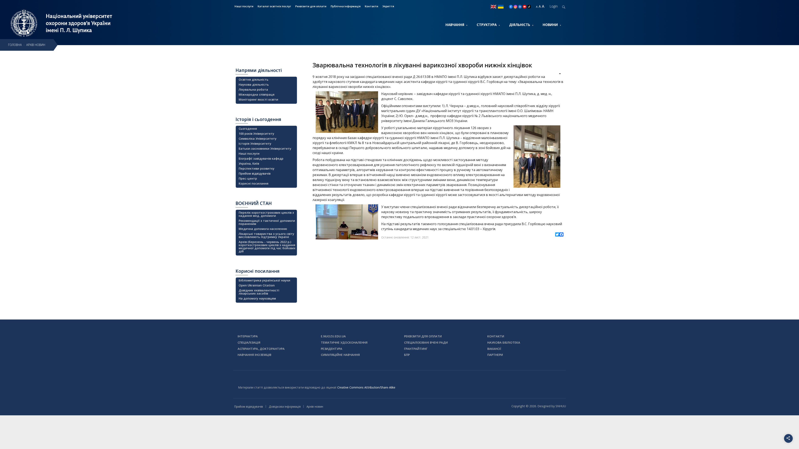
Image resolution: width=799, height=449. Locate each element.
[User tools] (557, 74)
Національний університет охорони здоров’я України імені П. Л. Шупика (79, 23)
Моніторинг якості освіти (258, 99)
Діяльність (519, 24)
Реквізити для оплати (310, 6)
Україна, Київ (249, 163)
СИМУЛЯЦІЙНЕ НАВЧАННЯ (340, 355)
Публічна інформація (346, 6)
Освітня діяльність (253, 79)
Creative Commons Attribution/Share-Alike (366, 387)
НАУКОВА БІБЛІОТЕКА (503, 342)
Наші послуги (243, 6)
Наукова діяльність (254, 84)
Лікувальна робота (253, 89)
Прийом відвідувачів (254, 173)
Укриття (388, 6)
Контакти (371, 6)
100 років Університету (256, 133)
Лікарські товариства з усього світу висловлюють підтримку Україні (266, 235)
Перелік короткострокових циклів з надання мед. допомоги (266, 214)
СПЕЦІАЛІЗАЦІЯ (249, 342)
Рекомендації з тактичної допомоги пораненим (267, 222)
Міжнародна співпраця (256, 94)
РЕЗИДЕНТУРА (331, 349)
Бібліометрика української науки (264, 280)
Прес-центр (248, 178)
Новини (550, 24)
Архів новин (314, 406)
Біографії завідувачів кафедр (261, 158)
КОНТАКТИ (495, 336)
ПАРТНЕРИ (495, 355)
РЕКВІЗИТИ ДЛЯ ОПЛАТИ (423, 336)
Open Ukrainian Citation (257, 285)
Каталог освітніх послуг (274, 6)
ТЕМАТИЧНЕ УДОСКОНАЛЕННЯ (344, 342)
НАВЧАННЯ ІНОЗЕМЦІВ (254, 355)
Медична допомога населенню (263, 229)
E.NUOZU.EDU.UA (333, 336)
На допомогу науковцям (257, 298)
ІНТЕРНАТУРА (248, 336)
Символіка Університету (258, 138)
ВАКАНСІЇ (494, 349)
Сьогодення (248, 128)
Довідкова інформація (285, 406)
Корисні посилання (253, 183)
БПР (407, 355)
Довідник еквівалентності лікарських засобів (259, 292)
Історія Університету (255, 143)
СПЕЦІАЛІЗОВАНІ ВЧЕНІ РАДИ (426, 342)
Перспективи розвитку (256, 168)
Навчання (454, 24)
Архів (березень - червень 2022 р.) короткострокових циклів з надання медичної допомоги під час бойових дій (267, 246)
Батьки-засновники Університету (265, 148)
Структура (487, 24)
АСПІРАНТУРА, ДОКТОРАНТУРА (261, 349)
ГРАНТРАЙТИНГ (415, 349)
